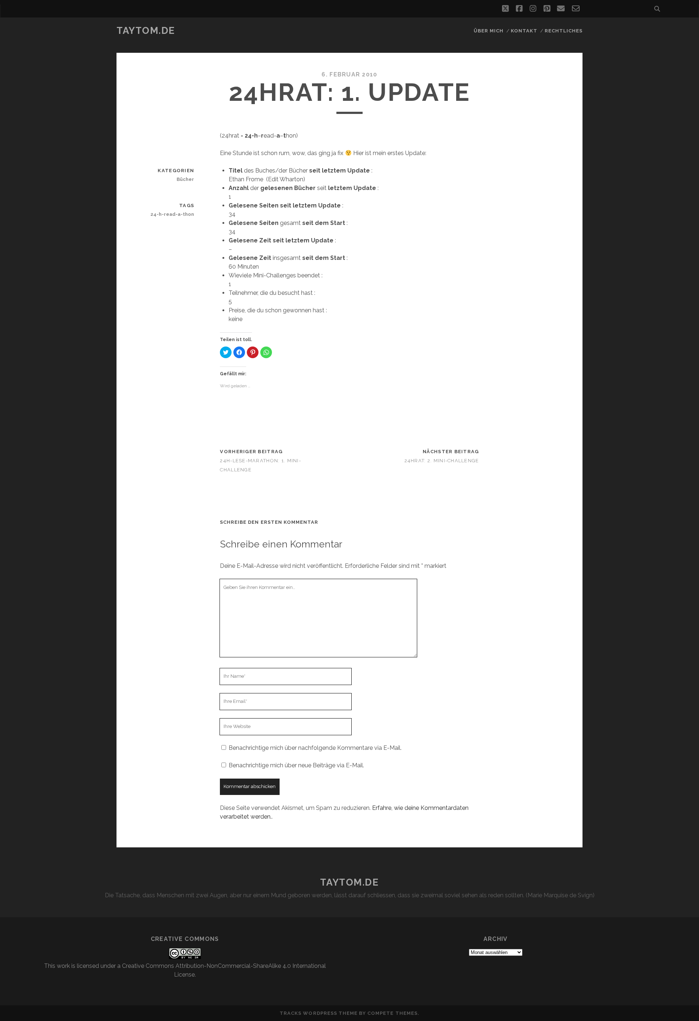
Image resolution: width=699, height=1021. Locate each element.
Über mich (488, 30)
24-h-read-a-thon (172, 214)
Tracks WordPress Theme (319, 1013)
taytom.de (145, 30)
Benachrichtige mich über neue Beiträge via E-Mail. (296, 765)
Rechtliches (563, 30)
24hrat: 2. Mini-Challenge (441, 460)
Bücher (185, 179)
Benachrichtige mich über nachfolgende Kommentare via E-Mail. (315, 747)
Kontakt (524, 30)
